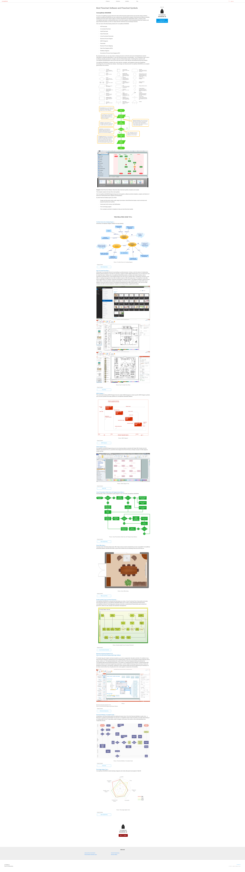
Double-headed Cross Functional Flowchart (106, 599)
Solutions (118, 1)
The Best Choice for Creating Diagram (105, 222)
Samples (127, 1)
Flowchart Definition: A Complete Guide (105, 714)
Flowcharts (104, 765)
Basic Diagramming (104, 266)
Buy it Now (123, 835)
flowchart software (114, 854)
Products (108, 1)
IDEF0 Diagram (99, 393)
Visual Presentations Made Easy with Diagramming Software (110, 492)
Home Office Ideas (100, 545)
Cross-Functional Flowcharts (104, 649)
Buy (137, 1)
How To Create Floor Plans (102, 270)
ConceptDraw (5, 1)
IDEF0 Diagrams (104, 442)
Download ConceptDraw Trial (162, 20)
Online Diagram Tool (101, 446)
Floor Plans (104, 389)
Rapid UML (104, 488)
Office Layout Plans (104, 595)
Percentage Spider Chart (102, 769)
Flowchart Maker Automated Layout (91, 854)
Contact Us (239, 864)
